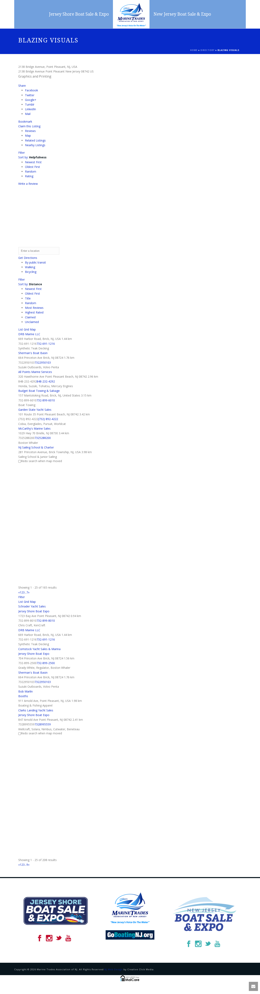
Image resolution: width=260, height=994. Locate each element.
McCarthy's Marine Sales (34, 428)
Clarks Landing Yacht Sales (35, 710)
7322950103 (43, 362)
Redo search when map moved (41, 461)
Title (28, 298)
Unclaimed (32, 322)
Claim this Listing (29, 126)
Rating (29, 176)
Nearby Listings (35, 145)
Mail (27, 114)
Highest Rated (34, 312)
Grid (26, 329)
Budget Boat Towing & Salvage (39, 391)
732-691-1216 (46, 344)
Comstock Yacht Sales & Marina (39, 649)
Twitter (29, 95)
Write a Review (28, 184)
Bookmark (25, 121)
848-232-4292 (46, 381)
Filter (21, 153)
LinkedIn (30, 109)
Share (22, 86)
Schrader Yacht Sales (32, 606)
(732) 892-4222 (48, 419)
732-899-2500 (46, 663)
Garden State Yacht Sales (34, 410)
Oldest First (32, 167)
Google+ (30, 100)
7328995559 (43, 724)
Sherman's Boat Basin (33, 353)
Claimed (30, 317)
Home (193, 50)
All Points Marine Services (35, 372)
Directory (207, 50)
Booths (23, 696)
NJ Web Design (113, 969)
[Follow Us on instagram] (49, 938)
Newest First (33, 162)
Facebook (31, 90)
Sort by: (32, 157)
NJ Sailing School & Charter (36, 447)
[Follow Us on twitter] (58, 938)
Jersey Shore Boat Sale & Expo (79, 14)
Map (28, 135)
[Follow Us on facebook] (39, 938)
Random (30, 171)
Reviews (30, 131)
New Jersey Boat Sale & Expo (182, 14)
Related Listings (35, 140)
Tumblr (29, 104)
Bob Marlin (25, 691)
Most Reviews (34, 308)
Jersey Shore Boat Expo (33, 611)
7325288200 (43, 438)
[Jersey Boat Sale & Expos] (131, 14)
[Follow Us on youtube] (68, 938)
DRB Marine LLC (29, 334)
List (20, 329)
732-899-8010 (46, 620)
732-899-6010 (46, 400)
